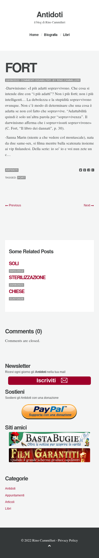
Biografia (50, 34)
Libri (66, 34)
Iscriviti (46, 380)
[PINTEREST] (84, 170)
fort (21, 177)
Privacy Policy (68, 540)
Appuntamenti (14, 495)
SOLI (14, 263)
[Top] (49, 545)
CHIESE (16, 291)
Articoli (9, 501)
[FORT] (80, 170)
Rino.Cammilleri (68, 80)
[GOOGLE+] (92, 170)
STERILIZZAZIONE (27, 277)
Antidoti (50, 14)
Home (33, 34)
